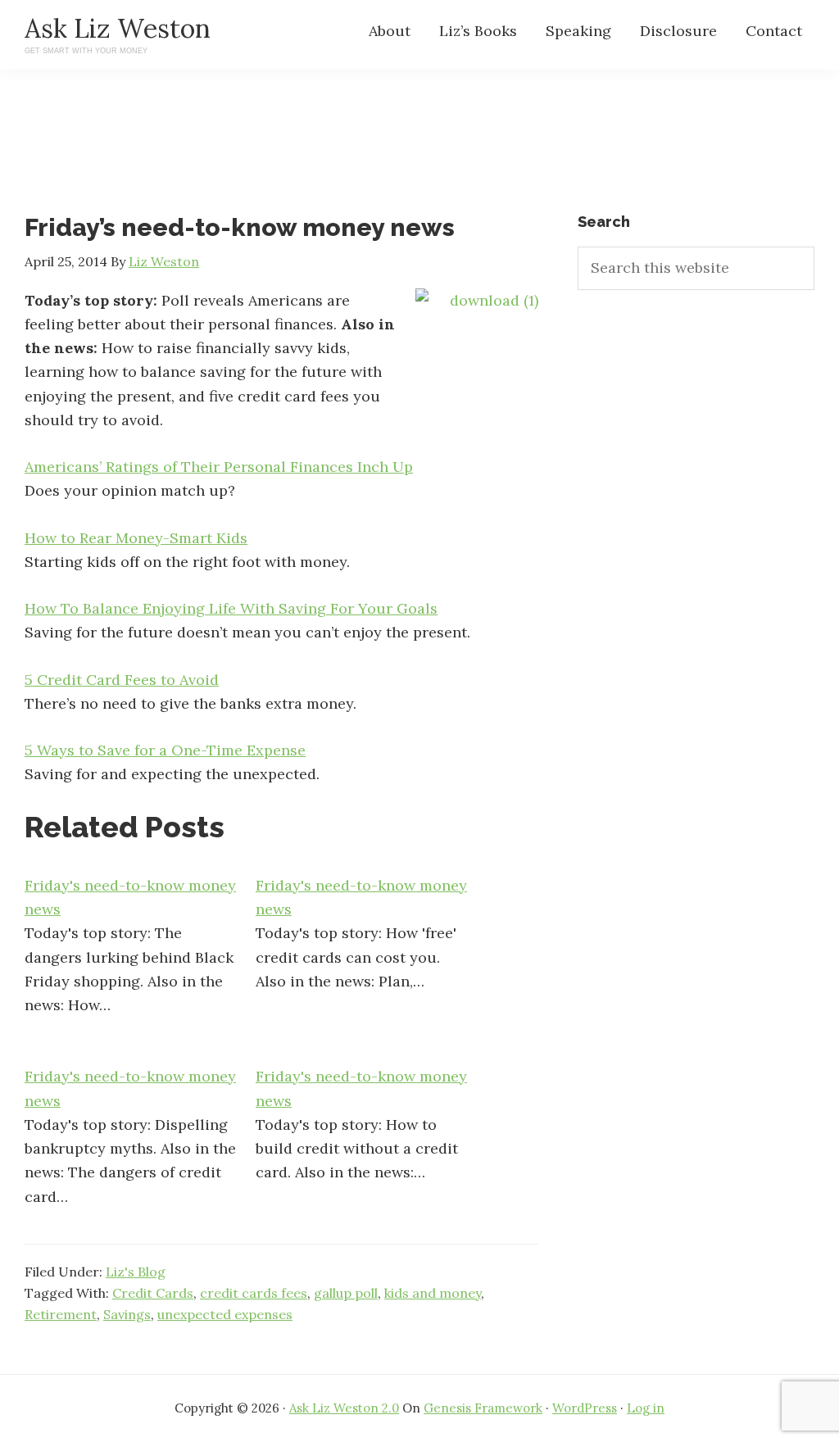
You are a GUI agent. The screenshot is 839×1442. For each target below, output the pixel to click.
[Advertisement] (419, 156)
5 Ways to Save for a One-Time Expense (165, 750)
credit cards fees (253, 1293)
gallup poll (346, 1293)
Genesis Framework (483, 1408)
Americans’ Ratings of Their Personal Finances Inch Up (219, 466)
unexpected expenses (225, 1314)
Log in (645, 1408)
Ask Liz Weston (118, 28)
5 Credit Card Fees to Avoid (122, 679)
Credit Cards (152, 1293)
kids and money (432, 1293)
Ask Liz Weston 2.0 (344, 1408)
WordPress (584, 1408)
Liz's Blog (136, 1271)
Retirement (61, 1314)
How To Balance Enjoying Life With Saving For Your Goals (231, 608)
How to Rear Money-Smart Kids (136, 537)
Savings (127, 1314)
